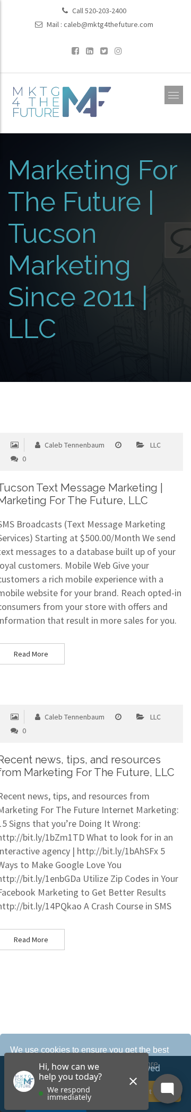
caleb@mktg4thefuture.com (108, 24)
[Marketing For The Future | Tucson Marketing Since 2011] (61, 101)
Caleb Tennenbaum (74, 445)
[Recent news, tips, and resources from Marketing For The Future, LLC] (70, 698)
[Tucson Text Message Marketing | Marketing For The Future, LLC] (70, 426)
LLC (155, 445)
